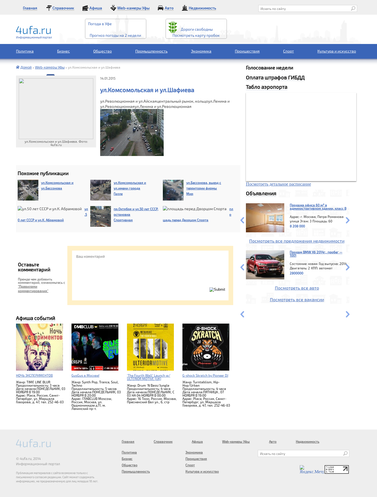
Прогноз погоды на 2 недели (115, 35)
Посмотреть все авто (297, 287)
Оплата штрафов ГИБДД (275, 77)
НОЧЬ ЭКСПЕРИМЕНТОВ (34, 375)
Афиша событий (35, 318)
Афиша (95, 8)
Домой (26, 67)
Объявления (261, 193)
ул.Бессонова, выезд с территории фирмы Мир (203, 188)
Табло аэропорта (266, 87)
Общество (102, 51)
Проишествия (247, 51)
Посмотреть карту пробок (196, 35)
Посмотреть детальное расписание (278, 184)
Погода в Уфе (100, 24)
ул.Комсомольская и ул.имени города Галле (130, 188)
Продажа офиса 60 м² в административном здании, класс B (318, 206)
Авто (169, 8)
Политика (25, 51)
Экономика (201, 51)
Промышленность (151, 51)
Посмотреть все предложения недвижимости (296, 240)
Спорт (288, 51)
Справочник (63, 8)
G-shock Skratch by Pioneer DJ (205, 375)
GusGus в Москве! (85, 375)
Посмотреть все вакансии (297, 299)
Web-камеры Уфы (133, 8)
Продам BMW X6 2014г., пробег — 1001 (316, 253)
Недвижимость (202, 8)
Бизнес (63, 51)
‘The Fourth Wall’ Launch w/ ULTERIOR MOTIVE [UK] (148, 377)
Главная (30, 8)
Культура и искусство (336, 51)
